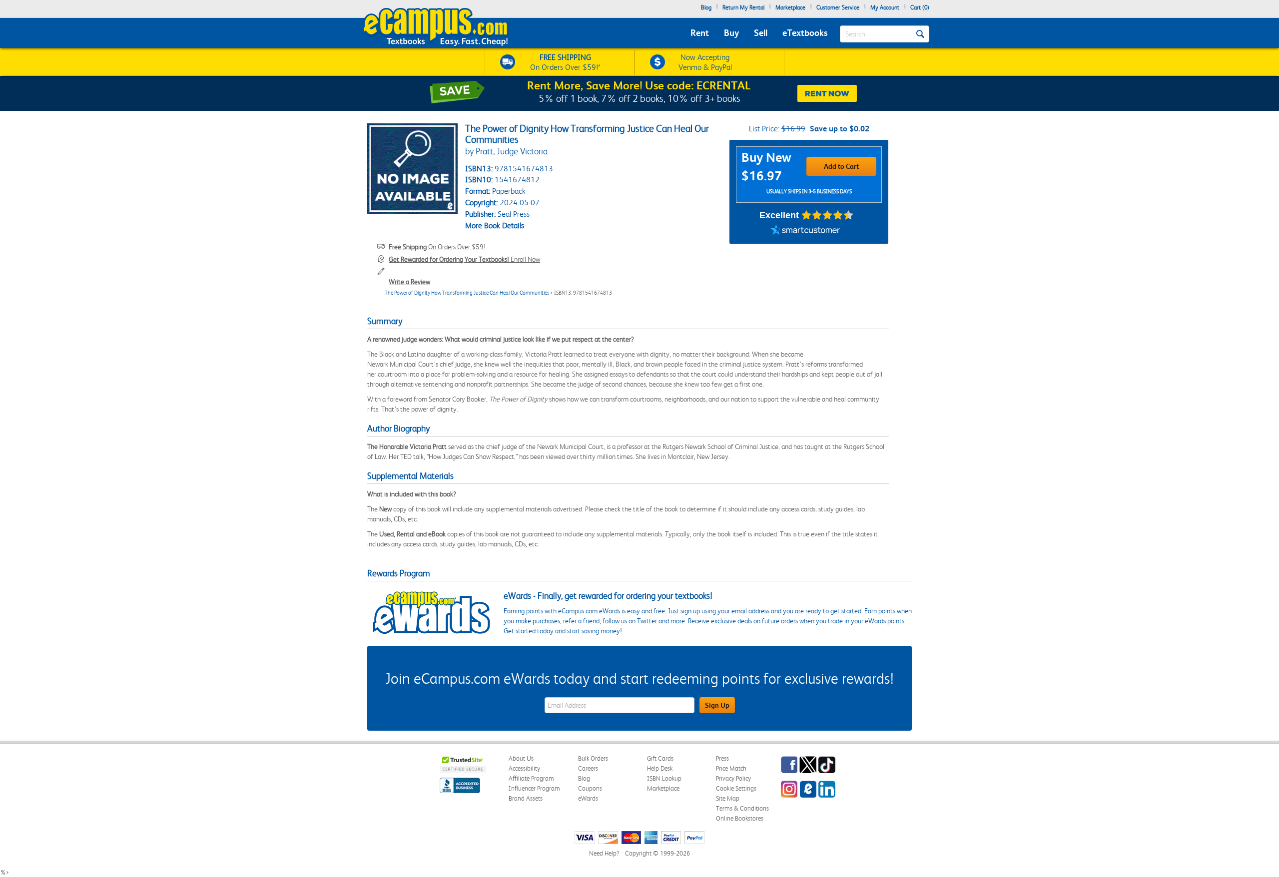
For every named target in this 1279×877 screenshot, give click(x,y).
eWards (588, 798)
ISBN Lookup (664, 778)
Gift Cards (660, 758)
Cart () (919, 7)
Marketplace (790, 7)
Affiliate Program (531, 778)
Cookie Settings (736, 788)
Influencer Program (534, 788)
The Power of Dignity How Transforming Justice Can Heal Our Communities (467, 293)
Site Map (727, 798)
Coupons (590, 788)
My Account (884, 7)
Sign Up (717, 705)
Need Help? (604, 853)
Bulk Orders (593, 758)
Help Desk (659, 768)
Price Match (731, 768)
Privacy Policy (733, 778)
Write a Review (409, 282)
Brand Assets (526, 798)
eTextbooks (804, 32)
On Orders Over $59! (437, 247)
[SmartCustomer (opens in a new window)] (805, 231)
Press (722, 758)
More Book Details (494, 225)
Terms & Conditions (742, 808)
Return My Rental (743, 7)
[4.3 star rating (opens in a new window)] (827, 215)
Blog (706, 7)
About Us (521, 758)
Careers (588, 768)
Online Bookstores (739, 818)
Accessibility (524, 768)
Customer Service (837, 7)
